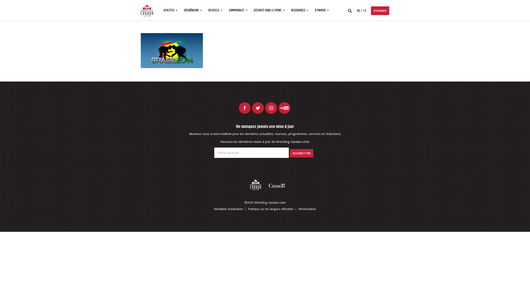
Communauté (236, 10)
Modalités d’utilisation (228, 209)
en (358, 11)
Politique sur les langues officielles (271, 209)
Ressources (298, 10)
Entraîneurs (191, 10)
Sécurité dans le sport (268, 10)
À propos (320, 10)
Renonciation (307, 209)
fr (364, 11)
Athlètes (169, 10)
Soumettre (301, 153)
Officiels (213, 10)
